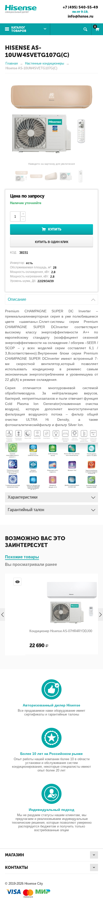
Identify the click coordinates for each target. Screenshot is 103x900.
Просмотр (90, 582)
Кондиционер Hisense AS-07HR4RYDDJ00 (40, 631)
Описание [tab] (17, 299)
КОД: (13, 252)
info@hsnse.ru (80, 16)
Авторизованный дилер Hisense (51, 705)
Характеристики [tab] (23, 497)
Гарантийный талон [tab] (26, 510)
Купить (54, 229)
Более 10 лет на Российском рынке (51, 754)
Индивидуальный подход (51, 810)
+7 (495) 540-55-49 (80, 7)
